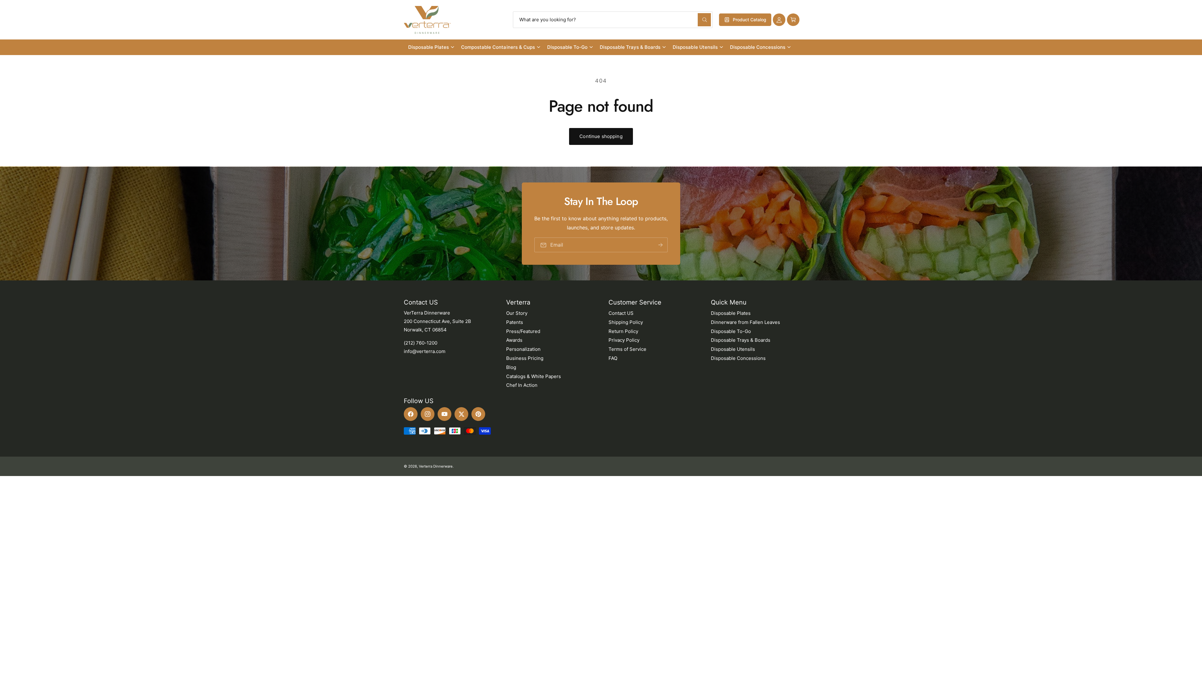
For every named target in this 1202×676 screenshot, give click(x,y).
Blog (511, 367)
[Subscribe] (660, 245)
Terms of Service (627, 349)
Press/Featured (523, 331)
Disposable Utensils (695, 47)
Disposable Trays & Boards (630, 47)
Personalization (523, 349)
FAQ (613, 358)
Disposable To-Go (567, 47)
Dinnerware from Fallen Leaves (745, 322)
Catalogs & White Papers (533, 376)
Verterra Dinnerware (436, 466)
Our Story (516, 313)
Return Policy (623, 331)
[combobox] (612, 20)
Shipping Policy (626, 322)
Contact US (621, 313)
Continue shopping (601, 136)
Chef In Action (521, 385)
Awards (514, 340)
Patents (514, 322)
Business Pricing (524, 358)
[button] (793, 19)
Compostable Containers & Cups (498, 47)
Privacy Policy (624, 340)
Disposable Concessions (757, 47)
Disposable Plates (428, 47)
